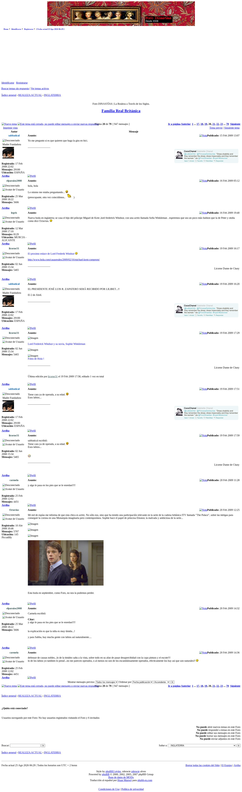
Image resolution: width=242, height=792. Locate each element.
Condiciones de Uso (109, 789)
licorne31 (53, 376)
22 (217, 124)
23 (221, 124)
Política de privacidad (132, 789)
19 (205, 124)
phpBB (105, 774)
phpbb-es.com (144, 780)
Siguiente (235, 124)
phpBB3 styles (113, 771)
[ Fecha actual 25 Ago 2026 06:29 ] (50, 29)
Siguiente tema (232, 127)
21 (213, 124)
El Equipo (226, 765)
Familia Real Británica (121, 111)
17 (198, 124)
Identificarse (16, 29)
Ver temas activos (40, 88)
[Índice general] (121, 25)
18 (202, 124)
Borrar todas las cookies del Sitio (203, 765)
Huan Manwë (124, 780)
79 (227, 124)
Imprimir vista (10, 127)
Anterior (186, 124)
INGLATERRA (52, 95)
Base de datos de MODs (121, 777)
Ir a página (174, 124)
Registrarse (28, 29)
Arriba (5, 176)
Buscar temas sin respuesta (15, 88)
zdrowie (135, 771)
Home (6, 29)
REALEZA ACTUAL (30, 95)
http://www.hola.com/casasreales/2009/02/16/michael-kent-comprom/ (64, 259)
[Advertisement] (121, 57)
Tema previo (215, 127)
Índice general (8, 95)
